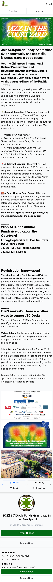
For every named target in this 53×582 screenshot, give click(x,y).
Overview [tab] (13, 11)
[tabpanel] (26, 299)
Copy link (40, 488)
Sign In (49, 4)
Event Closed (26, 533)
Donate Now (26, 578)
